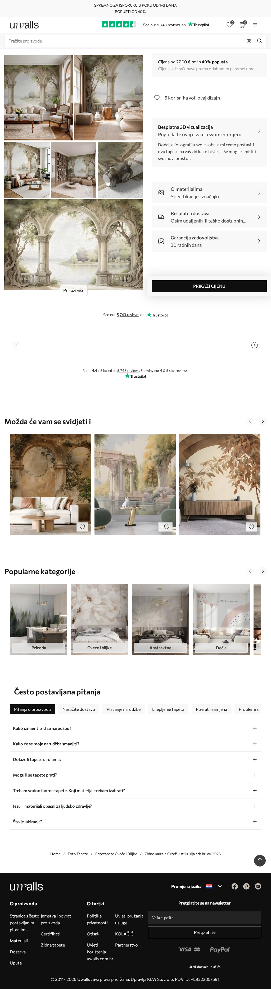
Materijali (19, 940)
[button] (250, 421)
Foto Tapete (78, 853)
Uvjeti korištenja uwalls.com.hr (100, 951)
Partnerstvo (126, 944)
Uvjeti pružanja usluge (129, 919)
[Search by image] (249, 41)
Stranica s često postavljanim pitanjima (24, 922)
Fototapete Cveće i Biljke (116, 853)
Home (55, 853)
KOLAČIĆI (124, 933)
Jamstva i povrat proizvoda (56, 919)
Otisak (93, 933)
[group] (38, 619)
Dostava (18, 951)
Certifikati (50, 933)
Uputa (16, 962)
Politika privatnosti (97, 919)
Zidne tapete (53, 944)
